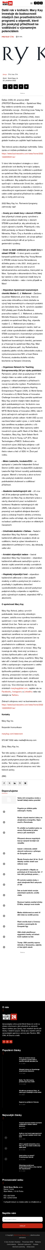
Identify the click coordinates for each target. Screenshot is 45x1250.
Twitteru (15, 694)
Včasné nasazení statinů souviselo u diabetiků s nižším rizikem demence (30, 1124)
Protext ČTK (8, 37)
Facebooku (6, 691)
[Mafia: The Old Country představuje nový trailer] (10, 1082)
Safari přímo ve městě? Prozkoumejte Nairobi (26, 1156)
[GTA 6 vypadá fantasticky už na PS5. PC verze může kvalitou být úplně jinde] (10, 1146)
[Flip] (26, 86)
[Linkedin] (15, 86)
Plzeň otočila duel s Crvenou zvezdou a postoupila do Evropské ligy (28, 923)
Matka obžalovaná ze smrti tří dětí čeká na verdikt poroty (28, 913)
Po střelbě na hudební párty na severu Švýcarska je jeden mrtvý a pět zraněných (29, 830)
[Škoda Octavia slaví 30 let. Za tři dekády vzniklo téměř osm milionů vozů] (9, 862)
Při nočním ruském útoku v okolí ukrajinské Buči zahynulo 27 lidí (29, 882)
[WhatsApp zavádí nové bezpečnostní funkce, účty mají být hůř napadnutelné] (10, 1168)
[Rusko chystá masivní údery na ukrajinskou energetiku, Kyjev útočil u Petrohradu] (9, 820)
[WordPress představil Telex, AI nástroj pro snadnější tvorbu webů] (10, 1092)
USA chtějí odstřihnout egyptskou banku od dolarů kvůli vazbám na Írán (28, 934)
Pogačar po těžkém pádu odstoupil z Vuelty (27, 809)
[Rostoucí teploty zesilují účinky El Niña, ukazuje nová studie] (9, 904)
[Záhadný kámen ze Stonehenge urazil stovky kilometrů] (10, 1071)
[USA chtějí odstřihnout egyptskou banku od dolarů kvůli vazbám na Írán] (9, 935)
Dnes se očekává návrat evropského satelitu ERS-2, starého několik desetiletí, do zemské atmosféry (28, 1060)
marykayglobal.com (19, 688)
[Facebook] (35, 3)
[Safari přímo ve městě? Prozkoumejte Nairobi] (10, 1157)
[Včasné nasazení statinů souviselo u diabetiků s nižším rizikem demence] (10, 1125)
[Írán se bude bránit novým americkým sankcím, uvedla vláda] (9, 893)
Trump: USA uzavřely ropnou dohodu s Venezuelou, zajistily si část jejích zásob (29, 944)
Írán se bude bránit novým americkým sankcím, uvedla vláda (28, 892)
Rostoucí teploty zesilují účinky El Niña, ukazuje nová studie (29, 903)
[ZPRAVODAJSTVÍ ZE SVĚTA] (7, 3)
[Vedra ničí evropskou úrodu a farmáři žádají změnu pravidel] (9, 800)
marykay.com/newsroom (12, 733)
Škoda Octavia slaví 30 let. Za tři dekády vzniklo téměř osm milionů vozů (30, 861)
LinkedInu (28, 691)
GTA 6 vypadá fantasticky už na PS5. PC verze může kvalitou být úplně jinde (29, 1145)
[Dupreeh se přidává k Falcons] (10, 1103)
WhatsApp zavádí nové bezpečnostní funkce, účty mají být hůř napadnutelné (30, 1167)
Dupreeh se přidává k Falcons (29, 1102)
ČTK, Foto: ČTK (13, 74)
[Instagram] (38, 3)
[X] (41, 3)
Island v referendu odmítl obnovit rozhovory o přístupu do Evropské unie (29, 851)
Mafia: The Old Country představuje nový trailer (27, 1081)
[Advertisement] (22, 976)
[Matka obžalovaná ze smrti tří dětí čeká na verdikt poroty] (9, 914)
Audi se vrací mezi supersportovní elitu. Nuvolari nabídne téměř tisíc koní (30, 1135)
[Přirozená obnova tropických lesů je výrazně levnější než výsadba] (9, 841)
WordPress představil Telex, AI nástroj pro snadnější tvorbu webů (30, 1091)
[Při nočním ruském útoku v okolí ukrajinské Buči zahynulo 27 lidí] (9, 883)
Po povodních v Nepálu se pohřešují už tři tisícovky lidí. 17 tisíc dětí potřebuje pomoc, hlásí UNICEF (30, 873)
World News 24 (13, 78)
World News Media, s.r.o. (21, 1235)
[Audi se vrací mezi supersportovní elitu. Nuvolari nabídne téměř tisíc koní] (10, 1136)
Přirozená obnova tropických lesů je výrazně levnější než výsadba (28, 840)
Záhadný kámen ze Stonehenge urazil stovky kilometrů (29, 1070)
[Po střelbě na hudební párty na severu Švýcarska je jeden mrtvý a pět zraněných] (9, 831)
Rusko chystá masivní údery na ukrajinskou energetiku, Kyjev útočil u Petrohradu (29, 819)
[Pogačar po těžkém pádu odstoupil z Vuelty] (9, 810)
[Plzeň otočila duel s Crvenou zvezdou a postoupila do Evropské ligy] (9, 925)
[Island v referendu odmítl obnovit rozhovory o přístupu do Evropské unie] (9, 852)
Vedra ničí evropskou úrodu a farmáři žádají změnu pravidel (29, 799)
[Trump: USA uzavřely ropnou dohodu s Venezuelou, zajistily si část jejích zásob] (9, 945)
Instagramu (17, 691)
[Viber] (21, 86)
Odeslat (22, 1226)
